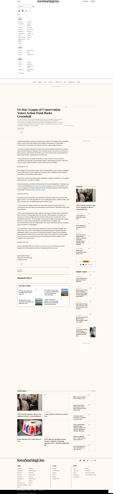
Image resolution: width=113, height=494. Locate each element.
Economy (20, 27)
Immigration (21, 33)
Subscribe (85, 1)
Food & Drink (30, 50)
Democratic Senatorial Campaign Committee (45, 186)
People (20, 54)
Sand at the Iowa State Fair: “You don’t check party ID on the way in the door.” (82, 306)
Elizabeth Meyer (20, 128)
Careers (34, 490)
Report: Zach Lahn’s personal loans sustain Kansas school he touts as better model (79, 407)
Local (45, 82)
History (20, 52)
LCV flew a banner (45, 246)
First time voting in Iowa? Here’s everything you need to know (79, 417)
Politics (29, 37)
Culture (20, 50)
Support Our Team (89, 472)
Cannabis (29, 21)
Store (19, 66)
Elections (20, 29)
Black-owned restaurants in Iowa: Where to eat (81, 252)
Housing (29, 31)
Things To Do (30, 54)
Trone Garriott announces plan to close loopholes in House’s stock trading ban (85, 207)
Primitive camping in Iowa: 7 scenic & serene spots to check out (79, 438)
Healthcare (21, 31)
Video (19, 62)
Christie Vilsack (40, 189)
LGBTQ (29, 35)
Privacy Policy (41, 490)
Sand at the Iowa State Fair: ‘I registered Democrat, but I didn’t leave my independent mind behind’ (82, 293)
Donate (93, 1)
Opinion (29, 62)
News (28, 52)
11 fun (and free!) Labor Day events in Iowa (81, 217)
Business (20, 21)
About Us (20, 64)
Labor (19, 35)
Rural (28, 39)
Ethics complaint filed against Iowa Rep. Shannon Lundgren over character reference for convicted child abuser (79, 428)
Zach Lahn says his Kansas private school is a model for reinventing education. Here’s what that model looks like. (81, 239)
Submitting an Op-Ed (90, 474)
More (75, 466)
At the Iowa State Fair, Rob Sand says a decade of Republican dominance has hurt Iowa (82, 333)
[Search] (33, 6)
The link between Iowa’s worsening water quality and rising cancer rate (26, 301)
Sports (20, 43)
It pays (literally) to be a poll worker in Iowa (81, 227)
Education (29, 27)
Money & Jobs (22, 37)
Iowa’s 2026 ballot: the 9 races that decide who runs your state (79, 447)
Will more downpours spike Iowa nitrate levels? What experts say (26, 292)
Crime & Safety (32, 470)
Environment (30, 29)
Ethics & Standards (21, 490)
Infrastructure (30, 33)
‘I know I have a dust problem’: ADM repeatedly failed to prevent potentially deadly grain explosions (51, 302)
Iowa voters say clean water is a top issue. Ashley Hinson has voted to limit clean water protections (51, 292)
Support (29, 490)
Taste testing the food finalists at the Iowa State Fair (81, 279)
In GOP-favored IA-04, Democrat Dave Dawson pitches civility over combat (82, 319)
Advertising (21, 73)
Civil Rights (20, 470)
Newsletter (29, 64)
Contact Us (21, 69)
